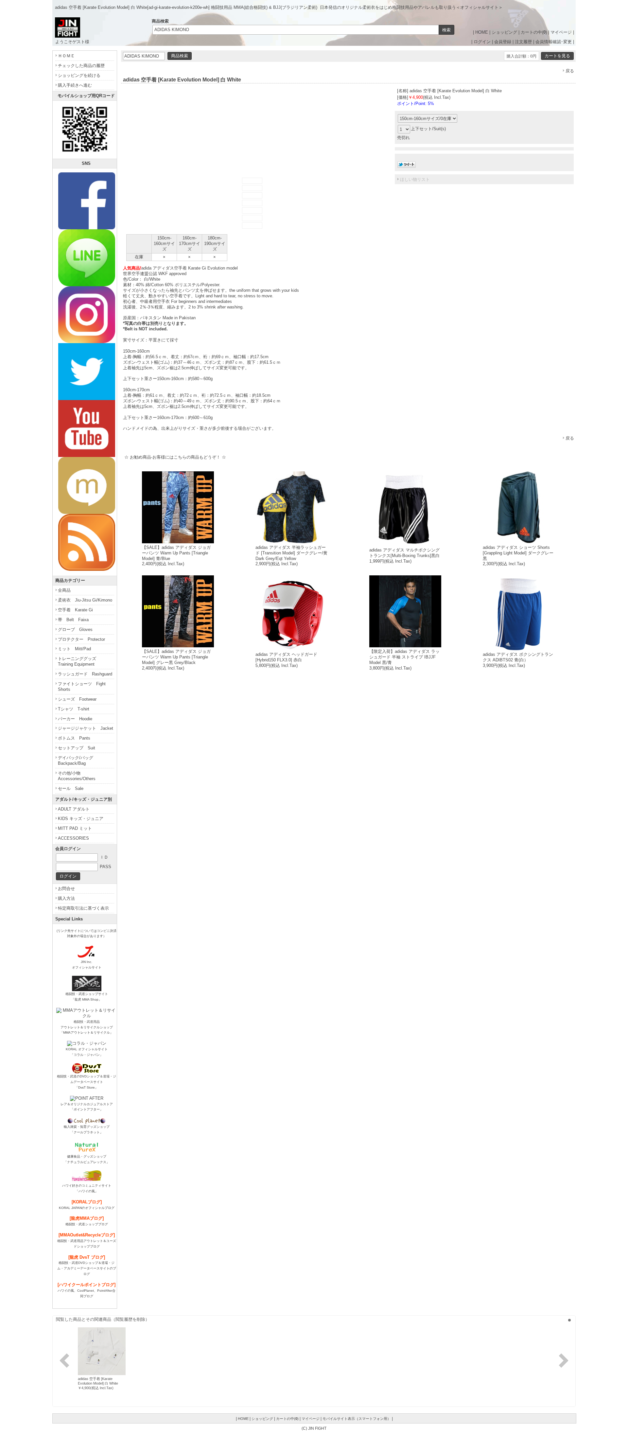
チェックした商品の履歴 (81, 65)
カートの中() (534, 32)
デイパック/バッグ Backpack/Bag (77, 760)
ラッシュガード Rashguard (85, 674)
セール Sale (70, 788)
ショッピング (504, 32)
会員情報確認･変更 (553, 41)
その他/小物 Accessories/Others (77, 776)
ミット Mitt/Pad (74, 648)
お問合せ (66, 888)
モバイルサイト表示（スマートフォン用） (357, 1419)
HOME (481, 32)
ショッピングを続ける (79, 75)
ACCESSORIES (73, 838)
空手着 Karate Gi (75, 609)
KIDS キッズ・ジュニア (80, 818)
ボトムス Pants (74, 738)
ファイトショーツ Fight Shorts (82, 686)
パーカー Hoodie (75, 718)
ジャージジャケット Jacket (85, 728)
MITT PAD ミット (75, 828)
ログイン (482, 41)
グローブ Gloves (75, 629)
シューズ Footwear (77, 699)
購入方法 (66, 898)
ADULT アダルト (74, 809)
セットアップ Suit (76, 747)
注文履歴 (523, 41)
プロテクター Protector (81, 639)
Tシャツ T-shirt (73, 709)
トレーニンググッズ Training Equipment (79, 661)
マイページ (561, 32)
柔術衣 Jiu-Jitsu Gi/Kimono (85, 600)
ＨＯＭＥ (66, 55)
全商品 (64, 590)
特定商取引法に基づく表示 (83, 908)
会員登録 (502, 41)
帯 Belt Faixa (73, 619)
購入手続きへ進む (75, 85)
